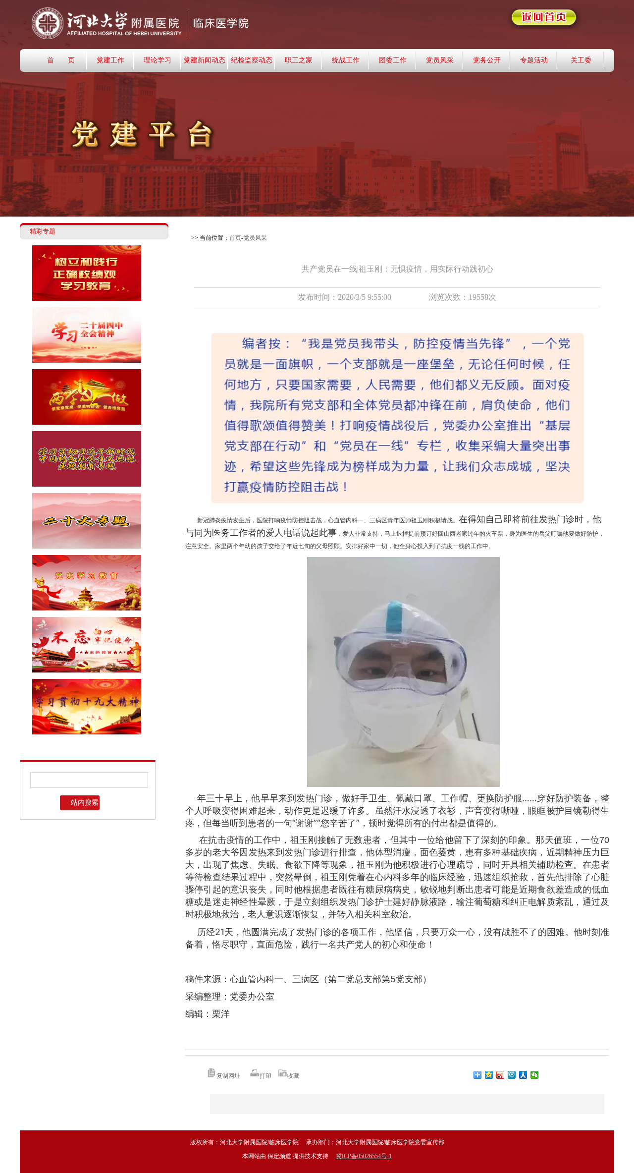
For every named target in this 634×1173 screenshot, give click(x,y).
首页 (235, 237)
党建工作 (110, 60)
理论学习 (157, 60)
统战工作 (346, 60)
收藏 (293, 1075)
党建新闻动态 (204, 60)
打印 (265, 1075)
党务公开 (487, 60)
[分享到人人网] (523, 1075)
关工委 (581, 60)
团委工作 (393, 60)
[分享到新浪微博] (500, 1075)
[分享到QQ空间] (489, 1075)
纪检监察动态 (251, 60)
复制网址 (228, 1075)
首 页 (61, 60)
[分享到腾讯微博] (512, 1075)
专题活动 (534, 60)
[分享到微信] (534, 1075)
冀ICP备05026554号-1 (364, 1156)
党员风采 (440, 60)
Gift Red (193, 24)
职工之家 (299, 60)
